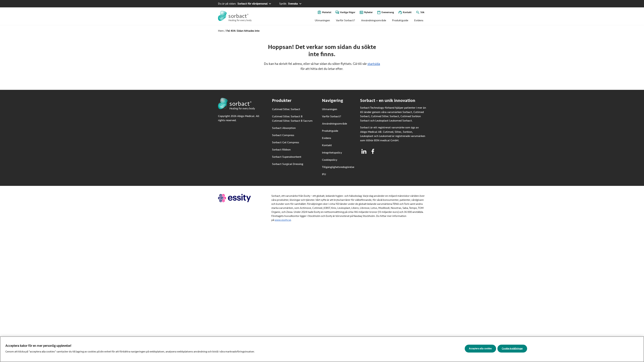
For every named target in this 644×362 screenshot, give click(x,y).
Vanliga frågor (347, 12)
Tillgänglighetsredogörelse (338, 167)
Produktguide (400, 20)
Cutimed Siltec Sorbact (286, 109)
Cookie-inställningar (512, 348)
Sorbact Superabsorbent (286, 157)
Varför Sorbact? (345, 20)
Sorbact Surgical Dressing (287, 164)
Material (326, 12)
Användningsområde (373, 20)
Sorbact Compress (283, 135)
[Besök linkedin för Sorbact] (364, 151)
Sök (422, 12)
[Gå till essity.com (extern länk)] (240, 198)
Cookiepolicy (329, 160)
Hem (221, 31)
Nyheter (368, 12)
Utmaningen (322, 20)
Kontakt (407, 12)
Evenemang (388, 12)
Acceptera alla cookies (480, 348)
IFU (334, 174)
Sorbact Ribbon (281, 149)
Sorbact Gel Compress (285, 142)
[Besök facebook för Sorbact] (373, 151)
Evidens (418, 20)
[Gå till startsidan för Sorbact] (235, 16)
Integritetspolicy (332, 152)
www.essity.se (283, 220)
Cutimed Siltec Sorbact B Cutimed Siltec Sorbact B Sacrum (292, 119)
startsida (373, 64)
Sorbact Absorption (284, 128)
